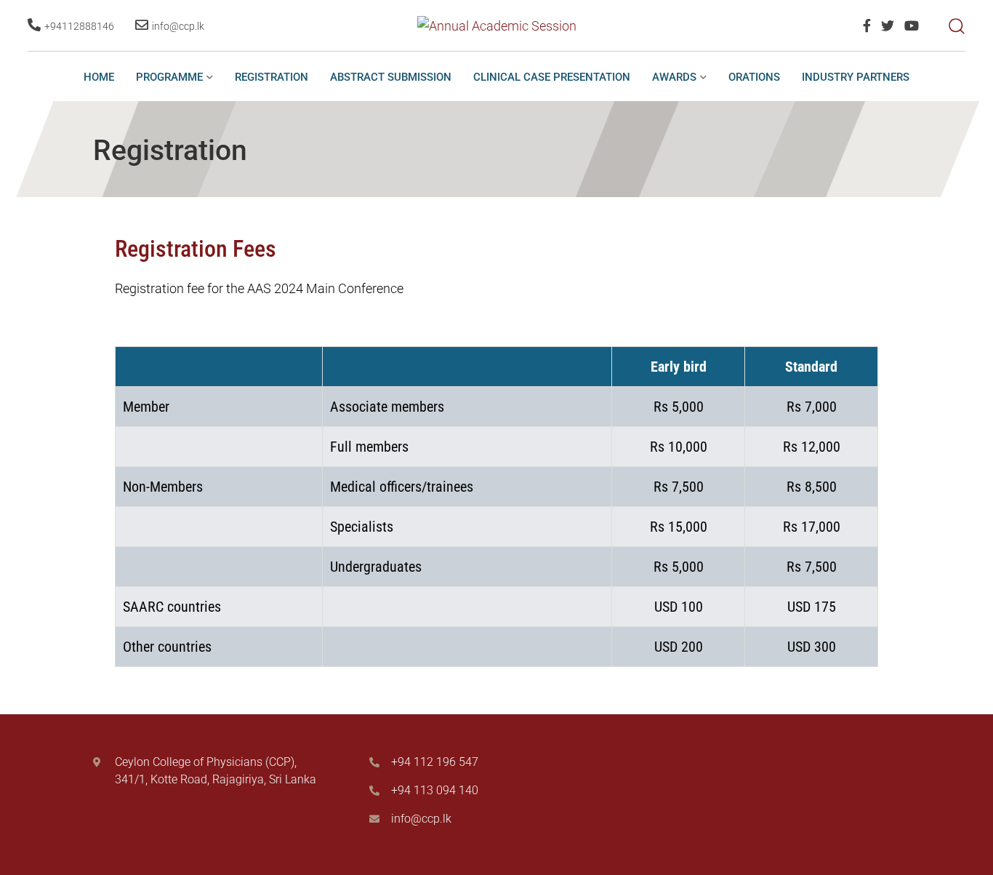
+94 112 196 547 (434, 762)
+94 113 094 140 (434, 790)
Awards (674, 77)
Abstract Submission (390, 77)
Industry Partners (855, 77)
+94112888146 (79, 26)
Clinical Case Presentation (551, 77)
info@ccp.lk (178, 26)
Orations (754, 77)
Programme (169, 77)
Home (99, 77)
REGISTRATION (271, 77)
